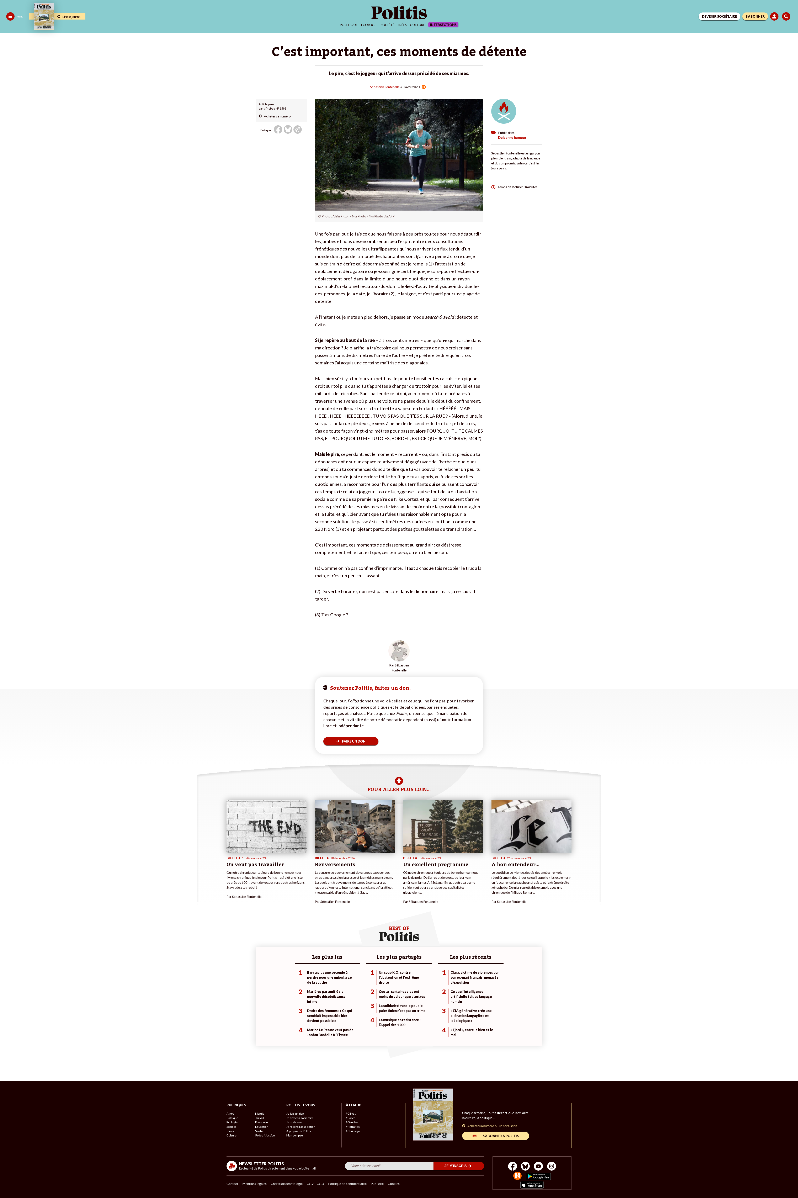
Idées (402, 25)
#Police (350, 1118)
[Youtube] (538, 1167)
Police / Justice (265, 1135)
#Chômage (353, 1131)
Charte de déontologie (287, 1184)
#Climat (351, 1113)
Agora (230, 1113)
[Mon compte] (775, 16)
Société (387, 25)
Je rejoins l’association (300, 1126)
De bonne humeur (512, 137)
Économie (261, 1122)
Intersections (443, 25)
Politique (349, 25)
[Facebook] (512, 1167)
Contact (232, 1184)
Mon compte (294, 1135)
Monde (259, 1113)
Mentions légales (254, 1184)
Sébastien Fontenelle (384, 87)
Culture (417, 25)
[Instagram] (551, 1167)
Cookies (394, 1184)
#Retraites (353, 1126)
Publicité (377, 1184)
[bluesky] (525, 1167)
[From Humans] (517, 1176)
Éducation (261, 1126)
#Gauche (352, 1122)
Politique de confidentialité (347, 1184)
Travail (259, 1118)
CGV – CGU (315, 1184)
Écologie (369, 25)
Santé (259, 1131)
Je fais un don (295, 1113)
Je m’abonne (294, 1122)
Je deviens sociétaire (300, 1118)
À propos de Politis (298, 1131)
